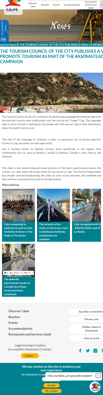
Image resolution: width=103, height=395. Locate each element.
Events (13, 322)
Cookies (39, 345)
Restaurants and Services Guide (29, 334)
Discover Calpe (18, 311)
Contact (46, 349)
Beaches (14, 317)
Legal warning (24, 345)
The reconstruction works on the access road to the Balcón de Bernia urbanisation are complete (53, 232)
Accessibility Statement (23, 349)
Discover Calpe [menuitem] (33, 4)
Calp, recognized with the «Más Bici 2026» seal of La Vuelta (88, 228)
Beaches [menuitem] (45, 4)
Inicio (3, 44)
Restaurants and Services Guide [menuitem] (91, 5)
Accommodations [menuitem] (72, 4)
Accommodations (20, 328)
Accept (51, 385)
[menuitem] (29, 311)
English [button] (29, 355)
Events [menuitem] (56, 4)
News (13, 44)
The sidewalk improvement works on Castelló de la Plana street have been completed (17, 287)
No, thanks (51, 390)
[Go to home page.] (13, 4)
